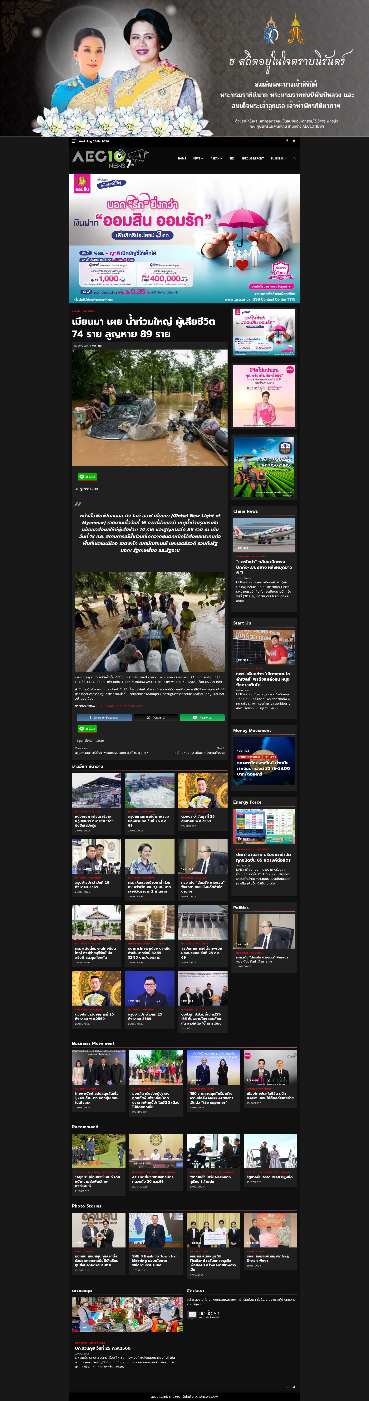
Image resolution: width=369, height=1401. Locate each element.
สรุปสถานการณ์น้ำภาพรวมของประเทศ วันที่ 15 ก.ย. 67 (111, 750)
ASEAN (215, 158)
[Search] (294, 158)
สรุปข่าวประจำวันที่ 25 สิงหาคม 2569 (149, 988)
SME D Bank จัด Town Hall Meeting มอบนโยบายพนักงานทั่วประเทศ (98, 1230)
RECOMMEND (110, 1172)
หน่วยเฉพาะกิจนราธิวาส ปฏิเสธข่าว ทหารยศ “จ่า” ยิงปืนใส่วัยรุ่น (96, 790)
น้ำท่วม (88, 741)
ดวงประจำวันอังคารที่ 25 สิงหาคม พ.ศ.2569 (96, 988)
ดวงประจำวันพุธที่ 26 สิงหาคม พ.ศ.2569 (203, 790)
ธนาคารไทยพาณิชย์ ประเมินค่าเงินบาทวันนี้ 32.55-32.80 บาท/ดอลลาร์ (149, 922)
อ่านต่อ (240, 601)
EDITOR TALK (97, 1343)
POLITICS (95, 812)
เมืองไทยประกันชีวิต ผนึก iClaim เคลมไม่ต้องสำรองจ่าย (270, 1067)
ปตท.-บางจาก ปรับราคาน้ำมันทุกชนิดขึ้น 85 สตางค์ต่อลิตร (264, 826)
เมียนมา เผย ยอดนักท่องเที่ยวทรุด (121, 706)
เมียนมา (100, 741)
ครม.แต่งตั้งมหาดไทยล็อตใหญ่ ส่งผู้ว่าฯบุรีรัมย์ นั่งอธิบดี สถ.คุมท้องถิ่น (96, 922)
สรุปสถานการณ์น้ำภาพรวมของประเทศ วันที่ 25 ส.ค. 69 (203, 922)
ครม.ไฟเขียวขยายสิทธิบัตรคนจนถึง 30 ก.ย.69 (156, 1151)
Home (182, 158)
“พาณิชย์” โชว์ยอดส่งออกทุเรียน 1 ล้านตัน (213, 1151)
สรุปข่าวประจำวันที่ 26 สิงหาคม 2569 (96, 856)
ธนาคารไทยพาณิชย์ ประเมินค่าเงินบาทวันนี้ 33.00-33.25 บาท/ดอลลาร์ (263, 768)
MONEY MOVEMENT (139, 944)
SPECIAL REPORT (252, 158)
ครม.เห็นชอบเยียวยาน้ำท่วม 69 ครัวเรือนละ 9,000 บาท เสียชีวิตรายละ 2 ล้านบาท (149, 856)
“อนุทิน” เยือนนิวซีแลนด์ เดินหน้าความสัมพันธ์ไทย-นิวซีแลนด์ (98, 1151)
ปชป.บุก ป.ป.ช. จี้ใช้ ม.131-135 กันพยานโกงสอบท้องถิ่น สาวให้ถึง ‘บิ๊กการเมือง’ (203, 988)
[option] (264, 763)
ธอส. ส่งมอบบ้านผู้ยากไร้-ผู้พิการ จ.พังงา (213, 1230)
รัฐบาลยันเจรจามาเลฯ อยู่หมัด (270, 1151)
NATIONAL (134, 812)
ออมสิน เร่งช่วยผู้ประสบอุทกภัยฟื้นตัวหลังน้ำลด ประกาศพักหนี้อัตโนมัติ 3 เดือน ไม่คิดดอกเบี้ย (156, 1067)
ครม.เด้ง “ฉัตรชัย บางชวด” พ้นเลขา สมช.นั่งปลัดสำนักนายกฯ (203, 856)
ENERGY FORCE (245, 849)
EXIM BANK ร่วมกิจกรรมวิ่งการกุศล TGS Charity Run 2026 (270, 1230)
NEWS (196, 158)
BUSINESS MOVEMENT (87, 1089)
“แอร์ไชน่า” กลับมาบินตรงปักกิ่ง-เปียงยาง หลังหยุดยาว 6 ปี (264, 535)
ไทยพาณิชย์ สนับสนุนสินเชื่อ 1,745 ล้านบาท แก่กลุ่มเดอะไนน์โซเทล (98, 1067)
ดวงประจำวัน (188, 812)
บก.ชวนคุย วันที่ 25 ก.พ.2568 (127, 1314)
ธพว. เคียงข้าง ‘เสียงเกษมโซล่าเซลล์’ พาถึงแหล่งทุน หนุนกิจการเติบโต (264, 647)
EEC (232, 158)
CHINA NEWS (243, 557)
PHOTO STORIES (84, 1252)
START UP (257, 669)
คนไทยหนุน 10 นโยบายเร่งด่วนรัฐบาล (200, 750)
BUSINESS (277, 158)
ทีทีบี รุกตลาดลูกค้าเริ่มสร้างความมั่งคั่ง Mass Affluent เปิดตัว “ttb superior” (213, 1067)
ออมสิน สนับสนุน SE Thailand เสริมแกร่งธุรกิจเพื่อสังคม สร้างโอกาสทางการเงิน (156, 1230)
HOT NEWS (88, 311)
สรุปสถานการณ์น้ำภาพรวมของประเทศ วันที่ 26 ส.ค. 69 (149, 790)
